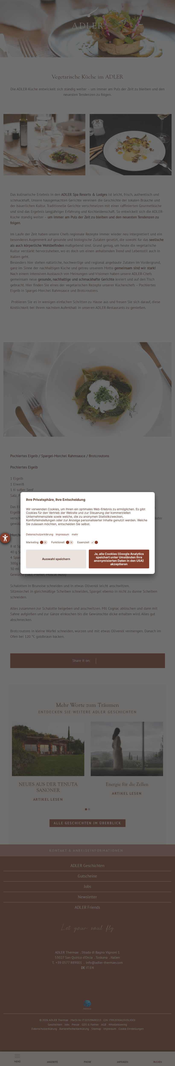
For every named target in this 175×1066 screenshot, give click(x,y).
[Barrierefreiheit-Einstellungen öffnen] (5, 538)
